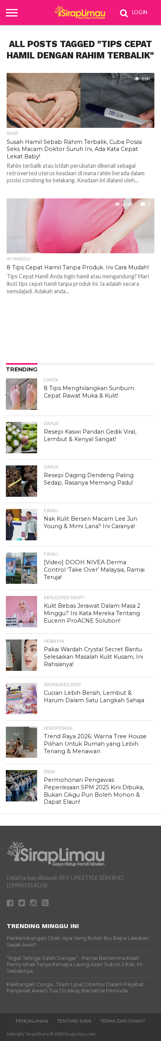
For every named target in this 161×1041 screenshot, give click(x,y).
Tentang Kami (74, 1021)
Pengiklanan (32, 1021)
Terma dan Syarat (122, 1021)
